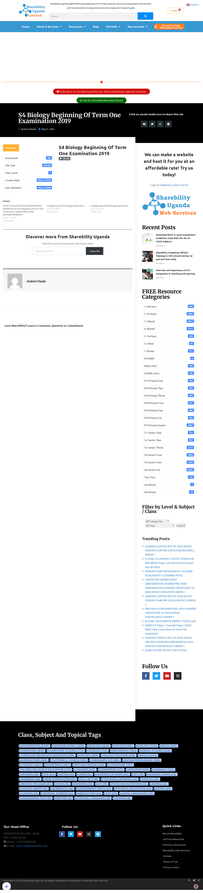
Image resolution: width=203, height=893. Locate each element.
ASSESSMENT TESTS (94, 788)
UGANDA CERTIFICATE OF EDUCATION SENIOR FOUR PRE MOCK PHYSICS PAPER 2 (170, 600)
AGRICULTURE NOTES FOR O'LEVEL (166, 650)
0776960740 (163, 185)
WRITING (63, 798)
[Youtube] (167, 676)
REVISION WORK (69, 745)
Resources (75, 26)
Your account (135, 26)
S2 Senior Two (168, 440)
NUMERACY (62, 788)
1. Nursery (168, 306)
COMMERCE (111, 769)
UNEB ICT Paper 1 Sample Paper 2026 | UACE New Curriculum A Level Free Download (168, 629)
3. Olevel (168, 321)
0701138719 (180, 185)
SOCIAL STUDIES (155, 750)
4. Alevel (168, 328)
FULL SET (89, 779)
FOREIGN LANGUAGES (93, 798)
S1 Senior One (168, 432)
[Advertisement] (101, 54)
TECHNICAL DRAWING (120, 779)
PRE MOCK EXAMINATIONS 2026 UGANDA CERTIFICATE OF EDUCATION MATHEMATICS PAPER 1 (170, 612)
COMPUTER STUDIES (66, 750)
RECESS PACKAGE (36, 783)
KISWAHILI (164, 769)
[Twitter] (156, 676)
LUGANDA (85, 769)
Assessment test (36, 798)
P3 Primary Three (168, 395)
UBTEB (66, 774)
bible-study (89, 793)
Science (97, 750)
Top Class (168, 477)
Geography (124, 750)
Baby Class (168, 365)
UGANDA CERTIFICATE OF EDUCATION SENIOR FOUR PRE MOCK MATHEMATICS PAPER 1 (170, 550)
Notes (163, 788)
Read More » (160, 246)
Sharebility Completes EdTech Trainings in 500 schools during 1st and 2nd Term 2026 (174, 256)
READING (30, 774)
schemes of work (112, 774)
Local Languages (137, 793)
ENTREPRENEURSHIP (142, 760)
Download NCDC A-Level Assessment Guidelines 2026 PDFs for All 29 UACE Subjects (176, 238)
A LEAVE (168, 358)
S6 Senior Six (168, 469)
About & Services (48, 26)
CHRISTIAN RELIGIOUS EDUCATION (47, 755)
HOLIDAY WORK (34, 788)
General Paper (162, 774)
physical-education (133, 788)
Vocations (168, 491)
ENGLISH (99, 745)
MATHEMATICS (35, 745)
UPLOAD (111, 26)
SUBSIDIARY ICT (105, 760)
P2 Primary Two (168, 388)
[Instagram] (177, 676)
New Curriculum (60, 779)
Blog (96, 26)
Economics (58, 764)
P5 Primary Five (168, 410)
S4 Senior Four (168, 454)
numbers (30, 779)
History (88, 755)
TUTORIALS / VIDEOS (69, 760)
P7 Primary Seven (168, 425)
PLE (49, 774)
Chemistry (32, 750)
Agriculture (34, 760)
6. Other (168, 343)
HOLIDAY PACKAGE (119, 755)
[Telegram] (98, 834)
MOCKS (148, 755)
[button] (144, 124)
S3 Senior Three (168, 447)
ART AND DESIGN (89, 764)
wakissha (138, 769)
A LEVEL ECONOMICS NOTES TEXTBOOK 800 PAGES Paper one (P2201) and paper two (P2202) (169, 562)
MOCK (169, 745)
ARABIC (159, 783)
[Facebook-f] (146, 676)
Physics (123, 745)
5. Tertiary (168, 336)
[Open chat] (7, 886)
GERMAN (123, 798)
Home (25, 26)
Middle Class (168, 373)
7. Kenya (168, 350)
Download (11, 147)
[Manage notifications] (196, 886)
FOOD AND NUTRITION (129, 783)
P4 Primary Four (168, 402)
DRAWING (83, 783)
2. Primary (168, 313)
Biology (66, 158)
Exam (62, 783)
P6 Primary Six (168, 417)
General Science (58, 793)
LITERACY (31, 764)
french (150, 779)
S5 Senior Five (168, 462)
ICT (102, 783)
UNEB (84, 774)
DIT (138, 774)
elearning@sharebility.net (31, 845)
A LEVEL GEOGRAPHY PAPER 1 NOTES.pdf (170, 621)
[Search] (145, 16)
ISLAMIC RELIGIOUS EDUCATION (45, 769)
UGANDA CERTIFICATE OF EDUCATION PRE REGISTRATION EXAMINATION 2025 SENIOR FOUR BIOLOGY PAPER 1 (169, 641)
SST (111, 793)
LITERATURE (120, 764)
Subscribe (94, 250)
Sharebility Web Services (94, 880)
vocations (168, 484)
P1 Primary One (168, 380)
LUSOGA (29, 793)
